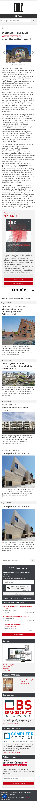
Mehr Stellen (18, 635)
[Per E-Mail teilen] (29, 289)
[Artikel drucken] (33, 289)
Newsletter (4, 792)
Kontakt (12, 794)
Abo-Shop (6, 668)
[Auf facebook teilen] (13, 291)
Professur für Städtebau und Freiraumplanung (13, 625)
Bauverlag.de (5, 799)
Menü (19, 16)
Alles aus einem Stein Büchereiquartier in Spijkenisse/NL (12, 311)
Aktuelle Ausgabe (8, 664)
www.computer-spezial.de (11, 752)
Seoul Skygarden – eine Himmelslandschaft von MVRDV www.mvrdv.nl (17, 366)
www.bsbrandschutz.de (11, 724)
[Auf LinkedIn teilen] (25, 291)
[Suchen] (34, 20)
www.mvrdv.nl (11, 36)
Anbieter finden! (19, 783)
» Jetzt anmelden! (18, 594)
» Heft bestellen (24, 684)
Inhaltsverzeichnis (19, 283)
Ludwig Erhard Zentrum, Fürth (16, 453)
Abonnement (18, 280)
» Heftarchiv (23, 682)
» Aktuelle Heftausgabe (26, 680)
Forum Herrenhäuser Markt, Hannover (15, 408)
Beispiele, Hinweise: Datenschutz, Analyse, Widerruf (17, 598)
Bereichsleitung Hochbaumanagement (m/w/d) (17, 607)
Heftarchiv (6, 670)
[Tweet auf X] (17, 291)
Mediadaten (7, 666)
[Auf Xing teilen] (21, 291)
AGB (20, 792)
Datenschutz (27, 792)
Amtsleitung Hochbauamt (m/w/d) (16, 616)
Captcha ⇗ (26, 590)
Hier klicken (20, 588)
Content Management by (9, 797)
